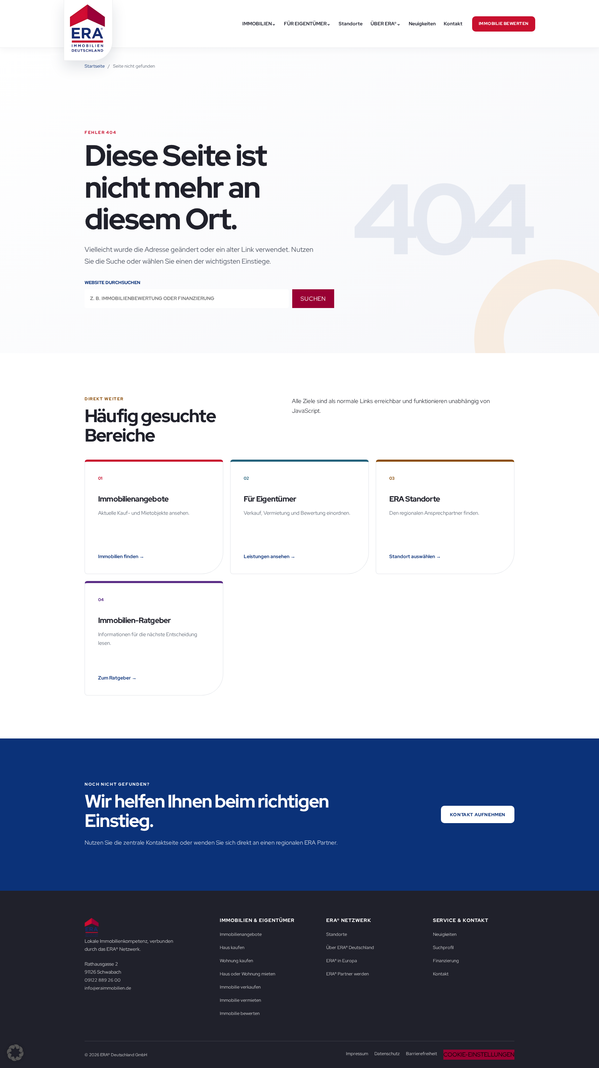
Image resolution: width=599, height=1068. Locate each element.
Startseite (95, 66)
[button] (15, 1052)
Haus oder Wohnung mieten (247, 974)
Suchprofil (443, 947)
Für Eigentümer (307, 23)
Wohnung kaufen (236, 960)
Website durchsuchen (112, 282)
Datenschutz (387, 1053)
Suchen (313, 298)
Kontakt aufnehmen (477, 814)
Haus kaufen (232, 947)
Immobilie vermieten (240, 1000)
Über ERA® (386, 23)
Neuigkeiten (422, 23)
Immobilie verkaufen (240, 987)
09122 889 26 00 (103, 980)
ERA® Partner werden (347, 974)
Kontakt (453, 23)
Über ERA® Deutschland (350, 947)
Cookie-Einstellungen (478, 1054)
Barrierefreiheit (421, 1053)
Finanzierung (446, 960)
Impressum (357, 1053)
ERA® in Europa (341, 960)
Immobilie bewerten (504, 23)
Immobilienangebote (241, 934)
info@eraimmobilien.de (108, 988)
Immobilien (259, 23)
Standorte (351, 23)
